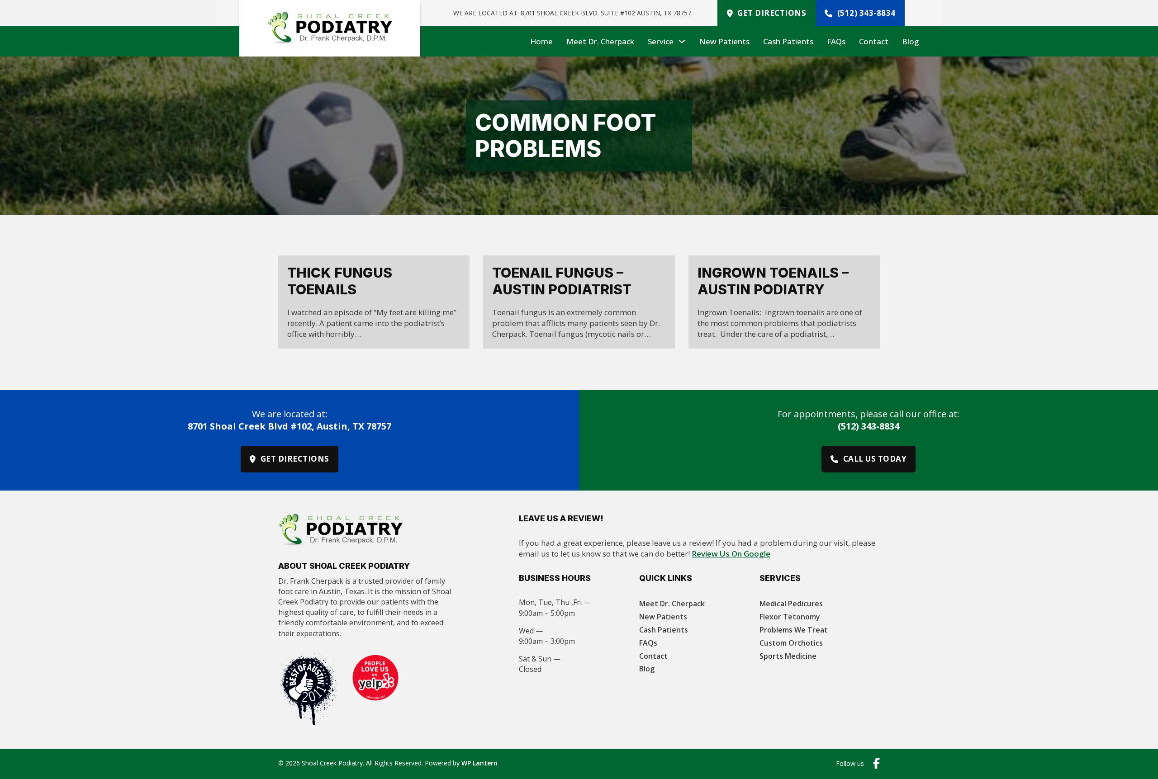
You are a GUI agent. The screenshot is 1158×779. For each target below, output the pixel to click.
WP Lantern (479, 763)
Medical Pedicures (791, 604)
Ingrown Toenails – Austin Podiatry (773, 280)
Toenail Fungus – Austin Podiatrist (561, 280)
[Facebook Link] (876, 764)
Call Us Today (875, 458)
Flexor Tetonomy (789, 617)
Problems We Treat (793, 630)
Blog (910, 41)
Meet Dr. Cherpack (600, 41)
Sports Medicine (787, 656)
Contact (873, 41)
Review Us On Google (731, 553)
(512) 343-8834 (866, 13)
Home (541, 41)
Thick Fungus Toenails (339, 280)
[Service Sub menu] (682, 41)
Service (661, 41)
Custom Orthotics (791, 643)
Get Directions (771, 13)
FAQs (836, 41)
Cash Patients (788, 41)
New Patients (724, 41)
